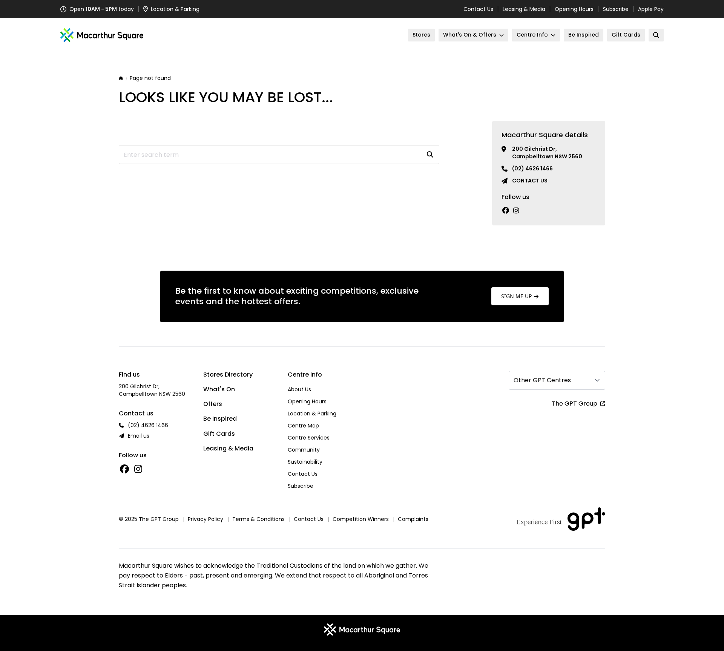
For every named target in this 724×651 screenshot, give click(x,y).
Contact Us (478, 9)
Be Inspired (220, 418)
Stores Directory (228, 374)
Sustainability (305, 462)
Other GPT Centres (542, 380)
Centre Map (303, 425)
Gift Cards (219, 433)
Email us (138, 436)
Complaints (413, 519)
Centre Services (309, 437)
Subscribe (616, 9)
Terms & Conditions (258, 519)
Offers (212, 403)
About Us (299, 389)
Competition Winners (361, 519)
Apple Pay (651, 9)
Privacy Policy (205, 519)
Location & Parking (312, 413)
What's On (219, 389)
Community (304, 449)
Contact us (530, 180)
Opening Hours (574, 9)
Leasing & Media (524, 9)
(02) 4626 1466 (532, 168)
